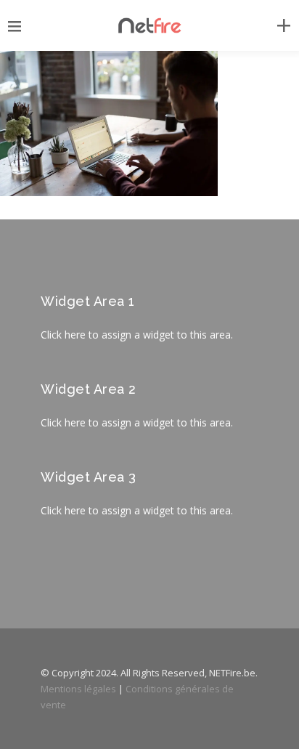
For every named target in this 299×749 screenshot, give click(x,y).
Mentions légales (78, 688)
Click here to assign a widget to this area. (137, 334)
